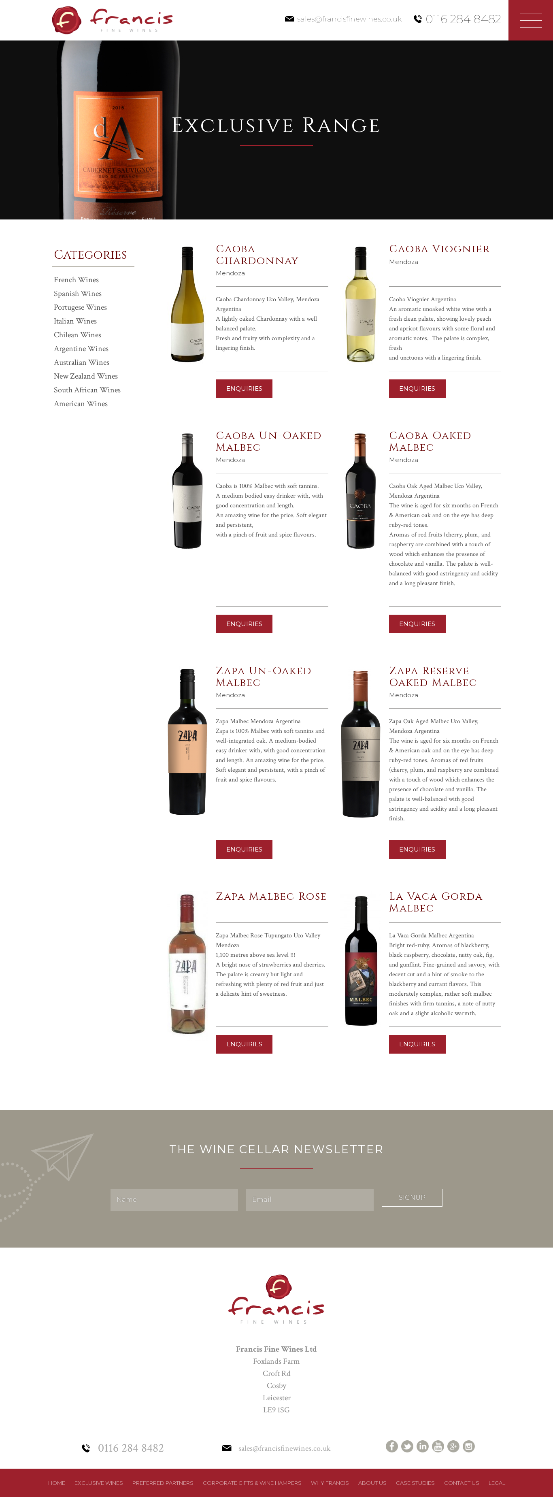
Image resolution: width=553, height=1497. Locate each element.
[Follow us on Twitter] (407, 1446)
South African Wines (87, 390)
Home (56, 1483)
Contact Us (461, 1483)
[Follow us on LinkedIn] (423, 1446)
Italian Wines (75, 321)
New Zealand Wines (86, 376)
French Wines (76, 280)
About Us (372, 1483)
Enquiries (244, 388)
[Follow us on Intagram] (469, 1446)
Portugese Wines (80, 307)
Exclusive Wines (98, 1483)
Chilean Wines (77, 335)
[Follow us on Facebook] (392, 1446)
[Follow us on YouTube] (438, 1446)
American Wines (81, 403)
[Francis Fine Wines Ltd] (112, 19)
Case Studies (415, 1483)
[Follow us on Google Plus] (453, 1446)
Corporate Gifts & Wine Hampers (252, 1483)
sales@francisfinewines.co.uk (349, 19)
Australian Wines (81, 362)
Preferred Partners (163, 1483)
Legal (497, 1483)
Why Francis (330, 1483)
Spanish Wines (78, 293)
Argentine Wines (81, 348)
